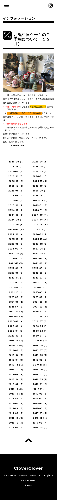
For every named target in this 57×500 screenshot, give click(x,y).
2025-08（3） (16, 190)
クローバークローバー (25, 475)
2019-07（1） (40, 350)
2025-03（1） (41, 200)
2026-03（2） (40, 171)
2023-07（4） (16, 248)
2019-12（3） (16, 340)
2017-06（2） (16, 403)
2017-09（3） (41, 393)
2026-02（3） (16, 176)
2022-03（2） (40, 277)
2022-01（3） (41, 282)
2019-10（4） (16, 345)
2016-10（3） (16, 422)
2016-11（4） (40, 418)
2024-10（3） (16, 215)
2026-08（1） (16, 161)
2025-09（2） (40, 186)
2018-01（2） (40, 384)
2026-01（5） (41, 176)
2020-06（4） (16, 326)
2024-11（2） (40, 210)
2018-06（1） (16, 379)
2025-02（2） (16, 205)
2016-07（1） (40, 427)
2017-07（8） (41, 398)
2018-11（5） (40, 364)
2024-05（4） (40, 224)
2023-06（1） (41, 248)
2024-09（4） (40, 215)
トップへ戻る (28, 440)
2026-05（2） (40, 166)
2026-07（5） (40, 161)
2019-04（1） (16, 360)
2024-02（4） (16, 234)
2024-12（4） (16, 210)
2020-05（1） (41, 326)
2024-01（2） (41, 234)
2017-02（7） (16, 413)
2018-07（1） (40, 374)
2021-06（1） (16, 302)
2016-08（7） (16, 427)
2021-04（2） (16, 306)
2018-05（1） (40, 379)
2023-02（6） (16, 258)
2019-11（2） (40, 340)
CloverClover (28, 468)
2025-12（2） (16, 181)
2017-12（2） (16, 389)
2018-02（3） (16, 384)
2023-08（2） (40, 244)
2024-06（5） (16, 224)
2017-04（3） (16, 408)
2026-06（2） (16, 166)
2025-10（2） (16, 186)
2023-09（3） (16, 244)
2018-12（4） (16, 364)
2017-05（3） (41, 403)
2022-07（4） (40, 268)
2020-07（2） (40, 321)
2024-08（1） (16, 219)
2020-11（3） (16, 316)
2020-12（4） (41, 311)
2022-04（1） (16, 277)
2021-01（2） (16, 311)
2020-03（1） (41, 331)
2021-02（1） (40, 306)
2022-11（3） (16, 263)
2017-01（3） (40, 413)
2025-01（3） (41, 205)
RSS (29, 485)
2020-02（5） (16, 335)
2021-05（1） (40, 302)
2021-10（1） (16, 292)
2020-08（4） (16, 321)
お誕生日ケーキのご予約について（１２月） (32, 39)
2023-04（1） (41, 253)
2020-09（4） (40, 316)
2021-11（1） (40, 287)
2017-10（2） (16, 393)
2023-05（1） (16, 253)
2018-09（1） (40, 369)
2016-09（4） (40, 422)
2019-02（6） (41, 360)
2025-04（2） (16, 200)
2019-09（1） (40, 345)
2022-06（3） (16, 273)
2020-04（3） (16, 331)
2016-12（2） (16, 418)
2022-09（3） (16, 268)
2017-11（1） (40, 389)
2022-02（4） (16, 282)
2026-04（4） (16, 171)
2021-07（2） (41, 297)
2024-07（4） (40, 219)
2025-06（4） (16, 195)
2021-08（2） (16, 297)
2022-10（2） (41, 263)
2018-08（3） (16, 374)
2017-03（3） (41, 408)
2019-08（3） (16, 350)
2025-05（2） (40, 195)
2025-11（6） (40, 181)
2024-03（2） (40, 229)
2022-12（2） (40, 258)
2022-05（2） (40, 273)
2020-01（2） (41, 335)
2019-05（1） (40, 355)
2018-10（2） (16, 369)
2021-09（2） (41, 292)
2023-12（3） (16, 239)
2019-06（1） (16, 355)
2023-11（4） (40, 239)
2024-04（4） (16, 229)
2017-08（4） (16, 398)
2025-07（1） (41, 190)
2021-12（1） (16, 287)
